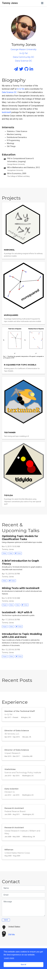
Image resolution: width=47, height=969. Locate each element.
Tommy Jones (10, 3)
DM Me (11, 934)
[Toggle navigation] (42, 3)
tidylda (8, 495)
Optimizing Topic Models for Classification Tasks (20, 538)
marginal (9, 250)
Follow (19, 553)
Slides (4, 553)
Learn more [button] (9, 958)
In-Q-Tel (20, 89)
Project (5, 605)
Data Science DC (9, 92)
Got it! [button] (23, 965)
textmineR (6, 112)
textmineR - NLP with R (17, 612)
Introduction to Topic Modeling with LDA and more (22, 635)
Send (6, 920)
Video (10, 553)
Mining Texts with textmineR (20, 588)
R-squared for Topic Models (20, 365)
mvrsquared (11, 315)
